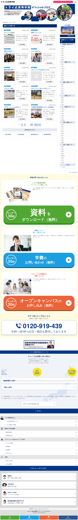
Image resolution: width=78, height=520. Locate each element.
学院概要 (31, 508)
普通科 (8, 449)
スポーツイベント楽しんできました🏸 (41, 88)
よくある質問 (8, 464)
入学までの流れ (9, 460)
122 (32, 124)
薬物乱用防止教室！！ (9, 69)
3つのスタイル (8, 453)
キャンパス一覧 (63, 1)
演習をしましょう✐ (36, 32)
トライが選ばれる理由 (10, 424)
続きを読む (22, 44)
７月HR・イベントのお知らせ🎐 (12, 107)
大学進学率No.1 (9, 435)
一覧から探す (7, 387)
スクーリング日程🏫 (9, 32)
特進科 (8, 446)
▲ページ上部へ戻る (73, 172)
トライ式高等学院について (11, 421)
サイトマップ (45, 508)
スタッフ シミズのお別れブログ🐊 (40, 69)
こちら (38, 280)
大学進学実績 (8, 432)
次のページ (37, 124)
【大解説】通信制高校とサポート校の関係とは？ (43, 107)
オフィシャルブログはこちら (31, 404)
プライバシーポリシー (37, 508)
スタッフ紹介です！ (36, 51)
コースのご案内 (9, 443)
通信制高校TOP (5, 22)
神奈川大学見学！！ (9, 51)
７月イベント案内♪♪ (9, 88)
